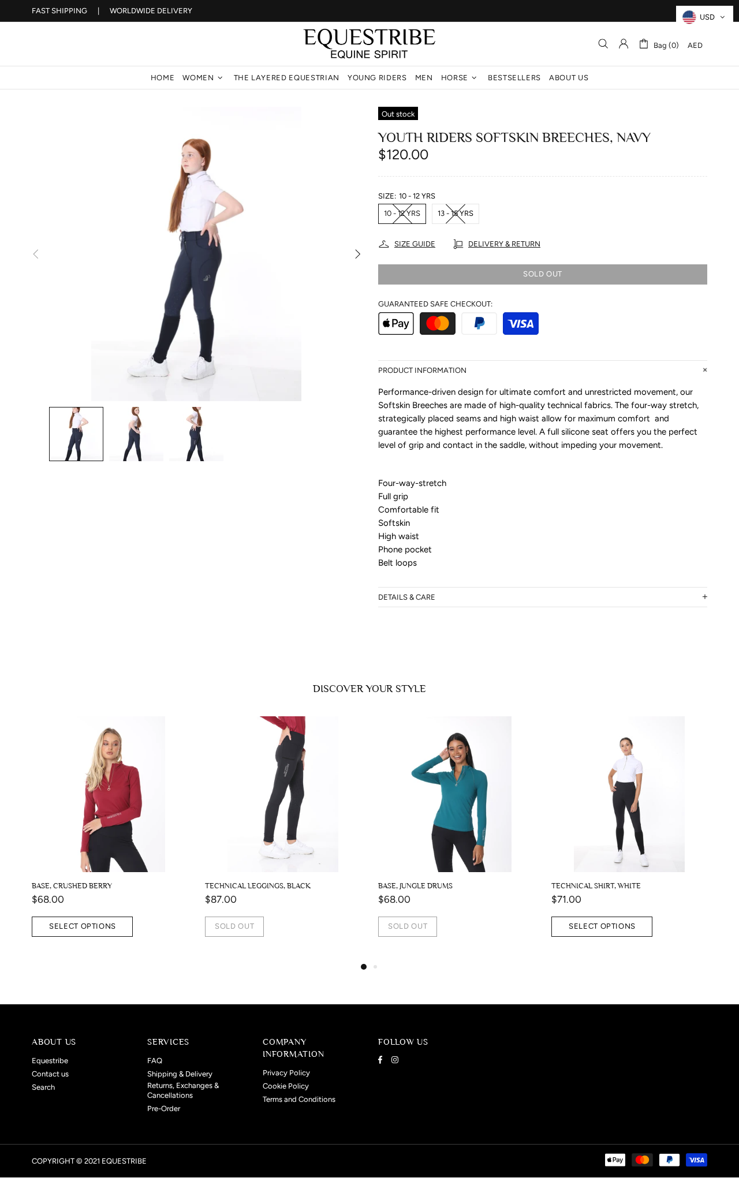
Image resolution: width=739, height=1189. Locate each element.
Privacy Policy (286, 1072)
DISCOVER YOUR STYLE (369, 688)
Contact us (50, 1074)
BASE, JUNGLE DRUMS (80, 885)
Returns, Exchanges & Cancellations (183, 1090)
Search (43, 1087)
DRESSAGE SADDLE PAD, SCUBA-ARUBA (630, 885)
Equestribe (369, 43)
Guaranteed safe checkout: (435, 304)
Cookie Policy (286, 1086)
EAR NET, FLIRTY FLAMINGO (438, 885)
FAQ (154, 1060)
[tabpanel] (121, 838)
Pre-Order (163, 1108)
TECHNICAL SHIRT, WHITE (261, 885)
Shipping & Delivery (179, 1074)
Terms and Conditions (299, 1099)
